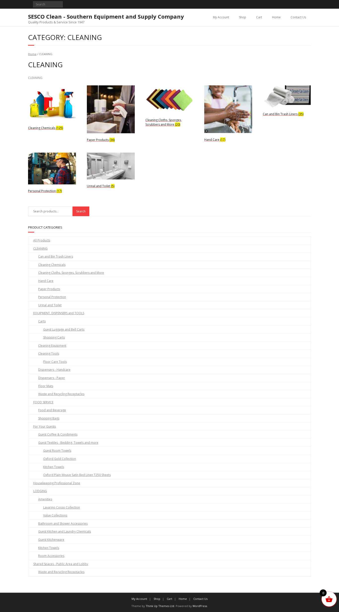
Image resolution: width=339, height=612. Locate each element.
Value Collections (55, 515)
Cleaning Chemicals (52, 265)
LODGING (40, 491)
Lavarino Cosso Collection (61, 507)
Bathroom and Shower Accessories (63, 523)
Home (276, 17)
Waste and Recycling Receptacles (61, 394)
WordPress (200, 606)
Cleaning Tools (48, 353)
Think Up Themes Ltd (160, 606)
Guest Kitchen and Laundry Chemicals (64, 531)
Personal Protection (52, 297)
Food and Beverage (52, 410)
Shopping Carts (54, 337)
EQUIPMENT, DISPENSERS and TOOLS (58, 313)
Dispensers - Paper (51, 378)
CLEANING (40, 248)
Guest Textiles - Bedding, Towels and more (68, 443)
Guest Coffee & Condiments (57, 434)
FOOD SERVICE (43, 402)
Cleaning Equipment (52, 345)
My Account (221, 17)
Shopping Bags (48, 418)
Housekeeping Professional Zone (56, 483)
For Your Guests (44, 426)
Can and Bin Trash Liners (55, 256)
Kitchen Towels (53, 467)
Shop (242, 17)
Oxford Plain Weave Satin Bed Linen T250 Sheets (77, 475)
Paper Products (49, 289)
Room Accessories (51, 556)
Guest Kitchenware (51, 540)
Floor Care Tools (55, 362)
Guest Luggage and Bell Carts (63, 329)
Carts (42, 321)
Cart (259, 17)
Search (81, 211)
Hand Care (45, 281)
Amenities (45, 499)
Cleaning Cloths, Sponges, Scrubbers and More (71, 273)
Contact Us (298, 17)
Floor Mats (45, 386)
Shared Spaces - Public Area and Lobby (60, 564)
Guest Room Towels (57, 450)
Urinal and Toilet (50, 305)
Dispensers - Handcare (54, 370)
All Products (41, 240)
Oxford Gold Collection (59, 459)
